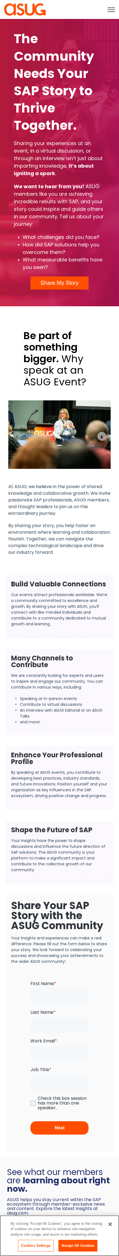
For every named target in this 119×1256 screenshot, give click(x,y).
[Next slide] (101, 436)
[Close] (110, 1224)
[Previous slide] (17, 436)
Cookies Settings (36, 1245)
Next (59, 1127)
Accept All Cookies (77, 1245)
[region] (59, 1235)
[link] (25, 9)
